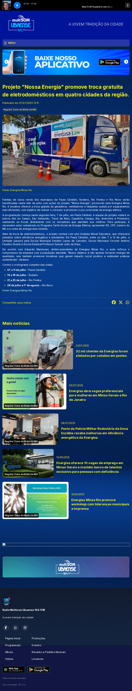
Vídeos (9, 658)
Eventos (36, 645)
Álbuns (9, 652)
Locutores (37, 658)
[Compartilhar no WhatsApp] (127, 302)
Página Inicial (12, 638)
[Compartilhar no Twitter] (121, 302)
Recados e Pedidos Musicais (48, 652)
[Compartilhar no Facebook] (114, 302)
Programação (13, 645)
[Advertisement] (66, 532)
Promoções (38, 638)
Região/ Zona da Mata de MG (19, 109)
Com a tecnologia (9, 685)
